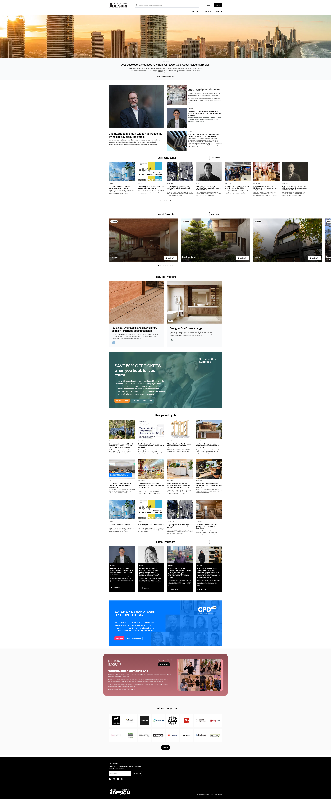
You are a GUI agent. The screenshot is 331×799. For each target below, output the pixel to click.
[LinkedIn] (118, 779)
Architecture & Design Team (166, 76)
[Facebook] (110, 779)
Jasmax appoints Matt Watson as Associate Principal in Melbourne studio (135, 135)
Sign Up (217, 5)
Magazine (195, 11)
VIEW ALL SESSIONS (134, 638)
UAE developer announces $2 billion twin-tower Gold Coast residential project (165, 64)
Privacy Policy (213, 794)
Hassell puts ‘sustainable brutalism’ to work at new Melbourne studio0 (204, 90)
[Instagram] (122, 779)
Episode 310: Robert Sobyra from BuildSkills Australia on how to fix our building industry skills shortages (121, 571)
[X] (114, 779)
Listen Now (116, 587)
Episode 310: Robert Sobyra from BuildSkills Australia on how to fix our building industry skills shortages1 (205, 113)
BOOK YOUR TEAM (122, 400)
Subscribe (208, 11)
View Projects (215, 214)
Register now (164, 664)
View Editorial (215, 157)
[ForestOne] (172, 340)
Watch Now (119, 638)
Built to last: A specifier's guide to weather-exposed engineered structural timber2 (203, 135)
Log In (209, 5)
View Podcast (215, 542)
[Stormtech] (114, 342)
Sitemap (220, 794)
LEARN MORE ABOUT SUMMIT (142, 400)
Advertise (219, 11)
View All (165, 747)
